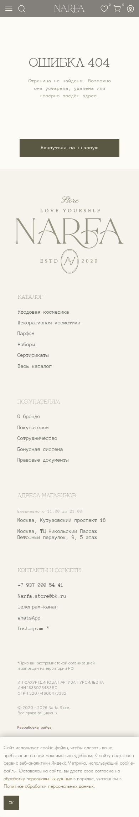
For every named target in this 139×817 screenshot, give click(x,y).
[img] (69, 235)
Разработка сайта (34, 727)
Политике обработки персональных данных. (49, 786)
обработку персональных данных (38, 778)
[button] (58, 438)
